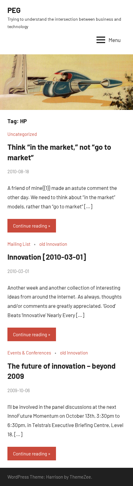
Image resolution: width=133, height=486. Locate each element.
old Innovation (53, 244)
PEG (14, 10)
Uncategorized (22, 134)
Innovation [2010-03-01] (46, 256)
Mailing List (18, 244)
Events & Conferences (29, 352)
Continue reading (30, 225)
